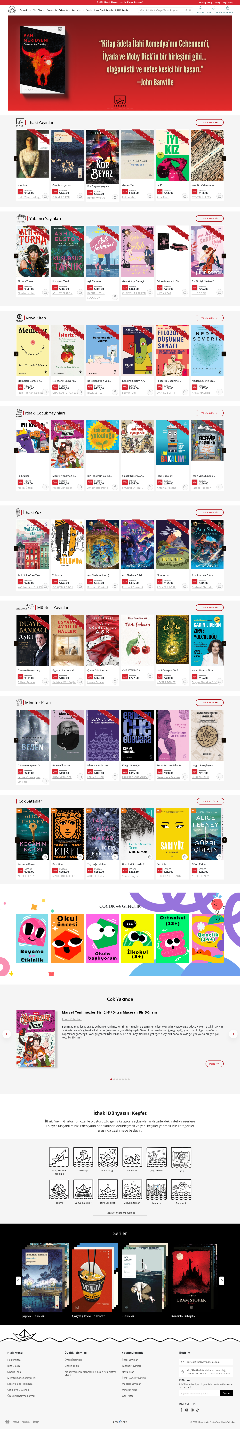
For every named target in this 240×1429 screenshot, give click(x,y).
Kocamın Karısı (26, 864)
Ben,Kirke (58, 864)
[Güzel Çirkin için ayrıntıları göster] (207, 834)
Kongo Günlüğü (131, 765)
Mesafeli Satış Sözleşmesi (21, 1377)
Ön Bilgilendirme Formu (21, 1395)
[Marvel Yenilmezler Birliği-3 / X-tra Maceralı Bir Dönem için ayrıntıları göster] (35, 1038)
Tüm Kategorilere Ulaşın (120, 1213)
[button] (111, 1079)
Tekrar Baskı (64, 10)
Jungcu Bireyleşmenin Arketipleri (204, 765)
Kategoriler (76, 10)
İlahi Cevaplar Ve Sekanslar (169, 670)
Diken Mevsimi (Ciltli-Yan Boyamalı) (169, 281)
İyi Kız (160, 185)
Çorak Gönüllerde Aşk (99, 670)
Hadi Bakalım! (165, 475)
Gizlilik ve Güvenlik (18, 1389)
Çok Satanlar (52, 10)
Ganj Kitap (128, 1395)
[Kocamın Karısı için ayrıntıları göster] (32, 834)
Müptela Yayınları (131, 1383)
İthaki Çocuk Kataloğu (103, 10)
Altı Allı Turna (25, 281)
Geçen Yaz (128, 185)
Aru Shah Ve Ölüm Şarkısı (204, 575)
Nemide (22, 185)
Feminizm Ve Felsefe (169, 765)
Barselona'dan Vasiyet (99, 380)
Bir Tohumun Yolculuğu (99, 475)
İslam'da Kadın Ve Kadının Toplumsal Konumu (99, 765)
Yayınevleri (24, 10)
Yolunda (57, 575)
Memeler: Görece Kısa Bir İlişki (30, 380)
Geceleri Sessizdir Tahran (134, 864)
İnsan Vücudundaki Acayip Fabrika (204, 475)
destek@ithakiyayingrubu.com (203, 1361)
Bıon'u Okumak (61, 765)
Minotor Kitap (129, 1389)
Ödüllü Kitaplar (121, 10)
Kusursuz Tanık (61, 281)
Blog (217, 2)
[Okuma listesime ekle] (46, 134)
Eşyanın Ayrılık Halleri (64, 670)
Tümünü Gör (207, 122)
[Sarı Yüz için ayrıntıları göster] (172, 834)
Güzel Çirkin (199, 864)
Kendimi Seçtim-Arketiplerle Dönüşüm (134, 380)
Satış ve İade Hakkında (19, 1383)
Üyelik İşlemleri (73, 1359)
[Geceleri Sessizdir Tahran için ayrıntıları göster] (137, 834)
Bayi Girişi (228, 2)
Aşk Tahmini (94, 281)
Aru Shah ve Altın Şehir (99, 575)
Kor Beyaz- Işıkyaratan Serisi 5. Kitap (99, 186)
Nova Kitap (128, 1371)
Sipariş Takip (206, 2)
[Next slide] (224, 158)
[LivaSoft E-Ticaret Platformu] (120, 1422)
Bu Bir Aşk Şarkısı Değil (204, 281)
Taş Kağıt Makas (96, 864)
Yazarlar (89, 10)
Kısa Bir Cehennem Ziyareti (204, 185)
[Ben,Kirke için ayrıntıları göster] (67, 834)
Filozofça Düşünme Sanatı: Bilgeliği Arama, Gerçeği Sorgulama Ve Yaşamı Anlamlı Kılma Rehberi (169, 380)
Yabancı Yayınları (131, 1365)
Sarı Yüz (161, 864)
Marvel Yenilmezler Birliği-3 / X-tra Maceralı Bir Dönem (64, 475)
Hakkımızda (14, 1359)
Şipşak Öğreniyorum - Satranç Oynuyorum (134, 475)
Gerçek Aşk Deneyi (133, 281)
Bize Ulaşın (13, 1365)
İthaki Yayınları (130, 1359)
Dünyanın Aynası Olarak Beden (30, 765)
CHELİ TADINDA (131, 670)
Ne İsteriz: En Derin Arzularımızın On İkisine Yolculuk (64, 380)
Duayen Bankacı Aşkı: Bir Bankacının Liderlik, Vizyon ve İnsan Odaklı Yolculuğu (30, 670)
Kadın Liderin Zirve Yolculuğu (204, 670)
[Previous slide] (16, 158)
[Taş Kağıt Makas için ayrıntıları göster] (102, 834)
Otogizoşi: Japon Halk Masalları (64, 185)
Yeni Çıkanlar (39, 10)
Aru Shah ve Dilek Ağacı (134, 575)
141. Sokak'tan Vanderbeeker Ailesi (30, 575)
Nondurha (163, 575)
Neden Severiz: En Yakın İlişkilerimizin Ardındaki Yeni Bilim (204, 380)
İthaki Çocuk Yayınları (134, 1377)
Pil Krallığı (23, 475)
